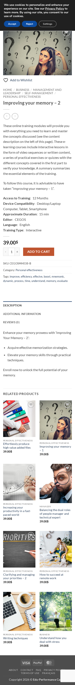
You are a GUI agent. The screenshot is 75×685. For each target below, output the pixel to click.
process (19, 281)
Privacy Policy (54, 669)
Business (22, 89)
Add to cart (38, 251)
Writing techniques (15, 638)
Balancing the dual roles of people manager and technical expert (55, 513)
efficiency (26, 276)
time (27, 281)
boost (47, 276)
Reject (29, 24)
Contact (27, 669)
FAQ (38, 669)
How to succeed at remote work (51, 576)
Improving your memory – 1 (55, 448)
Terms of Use (30, 673)
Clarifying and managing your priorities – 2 (19, 576)
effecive (37, 276)
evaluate (62, 281)
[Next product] (7, 116)
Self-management (39, 93)
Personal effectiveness (22, 96)
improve (15, 276)
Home (7, 89)
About (13, 669)
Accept (12, 24)
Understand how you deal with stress (53, 639)
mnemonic (58, 276)
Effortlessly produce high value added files (17, 445)
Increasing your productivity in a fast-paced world (17, 511)
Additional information (22, 314)
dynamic (8, 281)
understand (38, 281)
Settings (47, 24)
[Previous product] (15, 116)
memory (51, 281)
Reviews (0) (11, 322)
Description (12, 305)
